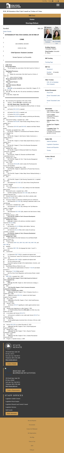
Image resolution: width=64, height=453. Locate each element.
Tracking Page (49, 62)
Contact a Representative (13, 390)
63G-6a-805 (16, 164)
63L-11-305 (11, 222)
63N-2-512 (19, 295)
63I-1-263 (49, 158)
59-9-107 (16, 305)
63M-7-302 (22, 242)
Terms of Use (32, 441)
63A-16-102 (16, 109)
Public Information (12, 413)
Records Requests (32, 420)
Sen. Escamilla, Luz (57, 42)
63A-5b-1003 (16, 121)
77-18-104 (31, 267)
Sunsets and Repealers (53, 147)
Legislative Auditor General (13, 398)
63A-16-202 (16, 114)
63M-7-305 (15, 248)
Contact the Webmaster (32, 429)
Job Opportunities (32, 433)
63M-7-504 (8, 276)
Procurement (32, 424)
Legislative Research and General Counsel (17, 404)
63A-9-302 (23, 126)
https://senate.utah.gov (11, 360)
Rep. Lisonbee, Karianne (48, 41)
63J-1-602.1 (18, 182)
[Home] (13, 6)
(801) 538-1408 (16, 358)
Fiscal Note (50, 92)
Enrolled (49, 72)
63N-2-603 (12, 324)
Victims (49, 150)
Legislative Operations (53, 144)
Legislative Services (11, 407)
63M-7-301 (16, 242)
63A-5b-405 (17, 116)
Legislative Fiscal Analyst (12, 401)
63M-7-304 (33, 242)
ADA (32, 445)
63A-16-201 (16, 112)
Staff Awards (9, 410)
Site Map (32, 437)
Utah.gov (32, 449)
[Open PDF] (53, 69)
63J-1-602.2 (18, 201)
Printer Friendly (7, 31)
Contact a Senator (11, 364)
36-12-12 (11, 197)
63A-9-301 (16, 126)
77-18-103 (14, 271)
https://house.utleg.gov (11, 386)
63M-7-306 (5, 244)
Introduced (49, 69)
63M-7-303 (27, 242)
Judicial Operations (52, 141)
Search (43, 1)
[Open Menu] (57, 5)
